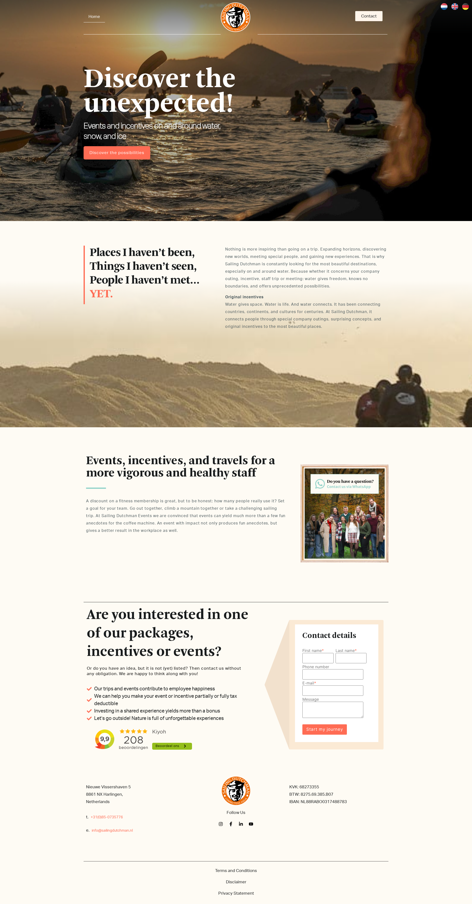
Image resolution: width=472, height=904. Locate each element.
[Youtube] (251, 824)
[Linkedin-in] (240, 824)
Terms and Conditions (236, 871)
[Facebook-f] (230, 824)
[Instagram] (220, 824)
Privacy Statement (236, 893)
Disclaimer (236, 882)
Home (94, 17)
